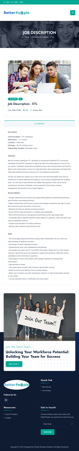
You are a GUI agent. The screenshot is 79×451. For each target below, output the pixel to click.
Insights (8, 418)
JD (20, 99)
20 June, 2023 (37, 110)
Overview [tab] (40, 124)
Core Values (46, 391)
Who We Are (46, 387)
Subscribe (47, 432)
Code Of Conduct (11, 414)
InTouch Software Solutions (43, 447)
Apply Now (13, 364)
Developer (12, 99)
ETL (27, 110)
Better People (16, 110)
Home (27, 37)
